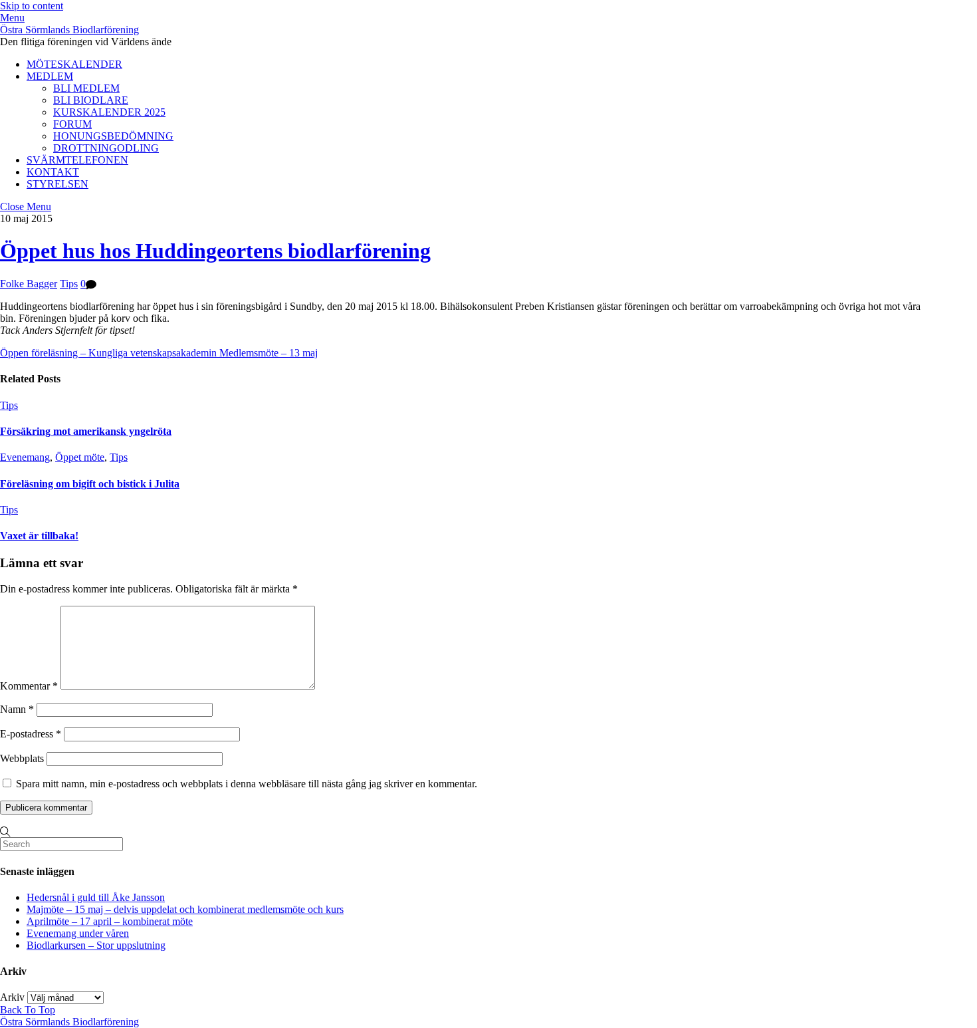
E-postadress (30, 733)
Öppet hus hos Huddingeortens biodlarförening (215, 251)
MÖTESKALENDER (74, 64)
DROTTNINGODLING (106, 148)
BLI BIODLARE (90, 100)
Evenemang (25, 457)
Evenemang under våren (78, 933)
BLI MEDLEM (86, 88)
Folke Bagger (28, 283)
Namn (17, 709)
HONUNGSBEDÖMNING (113, 136)
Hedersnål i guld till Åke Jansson (96, 897)
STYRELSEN (57, 184)
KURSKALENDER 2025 (109, 112)
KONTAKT (53, 172)
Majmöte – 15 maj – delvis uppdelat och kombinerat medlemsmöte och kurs (185, 909)
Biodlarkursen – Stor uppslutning (96, 945)
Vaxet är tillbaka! (39, 535)
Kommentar (29, 686)
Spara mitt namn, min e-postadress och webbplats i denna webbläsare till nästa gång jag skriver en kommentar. (246, 783)
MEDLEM (50, 76)
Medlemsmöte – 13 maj (267, 352)
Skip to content (31, 5)
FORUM (72, 124)
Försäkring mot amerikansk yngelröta (85, 431)
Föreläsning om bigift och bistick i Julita (89, 483)
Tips (69, 283)
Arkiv (12, 997)
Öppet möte (79, 457)
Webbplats (22, 758)
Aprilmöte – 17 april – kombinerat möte (110, 921)
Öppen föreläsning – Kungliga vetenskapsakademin (108, 352)
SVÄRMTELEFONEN (77, 160)
